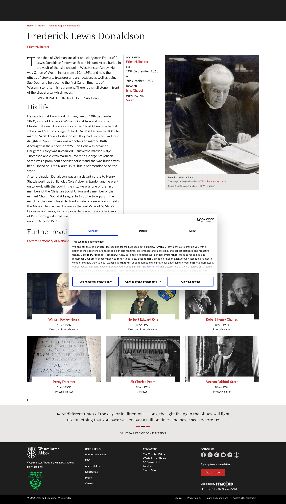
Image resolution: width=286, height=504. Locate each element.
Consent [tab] (93, 230)
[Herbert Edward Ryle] (143, 296)
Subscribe (213, 472)
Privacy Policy (150, 266)
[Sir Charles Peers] (143, 359)
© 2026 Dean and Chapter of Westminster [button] (49, 498)
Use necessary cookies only (95, 281)
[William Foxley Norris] (64, 296)
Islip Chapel (134, 90)
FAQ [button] (87, 460)
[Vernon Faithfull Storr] (222, 359)
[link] (225, 484)
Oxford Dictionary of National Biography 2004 (60, 241)
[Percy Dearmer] (64, 359)
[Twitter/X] (210, 454)
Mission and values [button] (96, 454)
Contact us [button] (91, 471)
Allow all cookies (190, 281)
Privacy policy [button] (194, 498)
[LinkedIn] (229, 454)
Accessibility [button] (92, 465)
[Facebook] (203, 454)
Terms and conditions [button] (217, 498)
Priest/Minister (38, 47)
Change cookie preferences (141, 281)
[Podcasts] (236, 455)
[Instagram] (216, 454)
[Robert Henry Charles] (222, 296)
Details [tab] (143, 230)
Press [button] (88, 477)
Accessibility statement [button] (244, 498)
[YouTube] (223, 454)
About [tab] (192, 230)
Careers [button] (90, 483)
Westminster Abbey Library (213, 181)
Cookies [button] (178, 498)
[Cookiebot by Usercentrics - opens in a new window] (199, 219)
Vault (130, 100)
